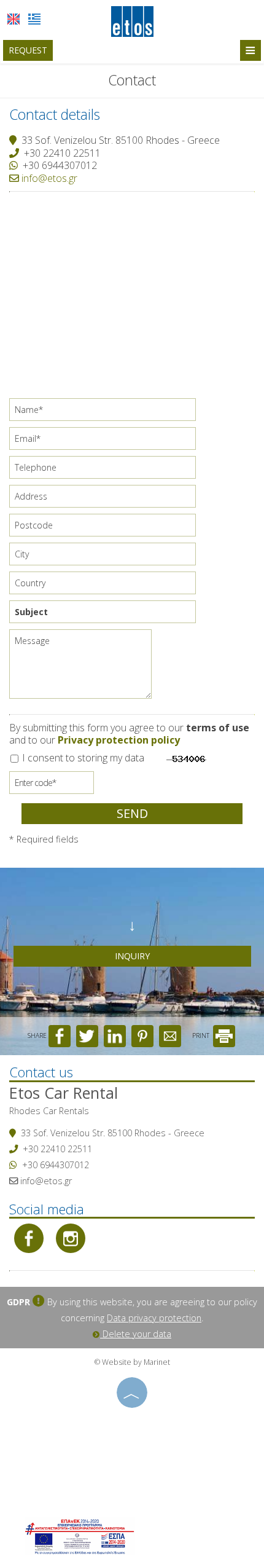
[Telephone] (106, 470)
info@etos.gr (48, 178)
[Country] (106, 586)
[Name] (106, 412)
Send (132, 813)
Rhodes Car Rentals (49, 1111)
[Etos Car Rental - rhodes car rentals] (132, 20)
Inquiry (132, 956)
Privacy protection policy (119, 740)
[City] (106, 557)
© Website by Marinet (132, 1362)
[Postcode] (106, 528)
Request (28, 50)
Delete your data (135, 1334)
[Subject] (106, 614)
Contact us (41, 1072)
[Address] (106, 499)
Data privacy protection (154, 1318)
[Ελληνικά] (34, 19)
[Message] (82, 668)
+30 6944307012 (60, 165)
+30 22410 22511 (62, 153)
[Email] (106, 441)
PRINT (201, 1035)
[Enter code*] (51, 785)
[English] (13, 19)
